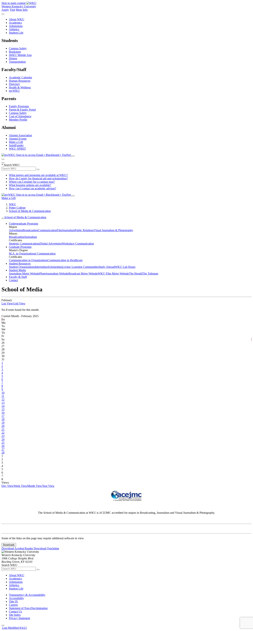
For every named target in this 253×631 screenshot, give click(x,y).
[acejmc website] (126, 500)
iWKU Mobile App (20, 55)
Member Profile (18, 119)
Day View (7, 485)
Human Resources (19, 80)
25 (2, 442)
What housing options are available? (30, 185)
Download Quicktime (46, 548)
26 (2, 445)
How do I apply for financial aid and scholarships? (38, 178)
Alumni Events (17, 138)
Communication (47, 230)
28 (2, 452)
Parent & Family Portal (22, 109)
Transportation (17, 61)
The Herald (135, 273)
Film (59, 230)
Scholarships (55, 266)
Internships (41, 266)
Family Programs (19, 106)
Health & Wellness (20, 87)
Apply (5, 9)
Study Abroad (107, 266)
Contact (13, 280)
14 (2, 406)
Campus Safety (18, 48)
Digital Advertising (51, 243)
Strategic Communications (24, 243)
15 (2, 409)
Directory (14, 84)
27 (2, 449)
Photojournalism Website (53, 273)
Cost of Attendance (20, 116)
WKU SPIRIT (17, 148)
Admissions (16, 26)
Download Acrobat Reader (17, 548)
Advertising (16, 230)
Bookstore (15, 51)
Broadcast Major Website (83, 273)
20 (2, 426)
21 (2, 429)
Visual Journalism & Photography (113, 230)
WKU (12, 204)
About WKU (16, 19)
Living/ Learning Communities (80, 266)
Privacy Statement (19, 618)
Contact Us (15, 611)
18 (2, 419)
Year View (48, 485)
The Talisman (150, 273)
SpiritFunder (16, 145)
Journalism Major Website (24, 273)
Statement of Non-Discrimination (28, 608)
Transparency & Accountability (27, 594)
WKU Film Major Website (113, 273)
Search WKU (10, 164)
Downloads (9, 544)
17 (2, 416)
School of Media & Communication (30, 211)
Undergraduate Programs (23, 223)
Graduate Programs (20, 246)
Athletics (14, 29)
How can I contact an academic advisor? (32, 188)
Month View (34, 485)
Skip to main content (13, 3)
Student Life (16, 32)
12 (2, 399)
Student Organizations (22, 266)
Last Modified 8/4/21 (14, 627)
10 (2, 392)
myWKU (14, 90)
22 (2, 432)
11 (2, 396)
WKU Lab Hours (125, 266)
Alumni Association (20, 135)
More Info (22, 9)
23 (2, 436)
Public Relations (84, 230)
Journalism (68, 230)
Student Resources (20, 263)
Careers (13, 604)
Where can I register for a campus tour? (32, 181)
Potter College (17, 207)
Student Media (17, 270)
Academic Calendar (20, 77)
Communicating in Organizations (28, 260)
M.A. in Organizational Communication (32, 253)
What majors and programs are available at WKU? (38, 175)
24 (2, 439)
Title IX (13, 601)
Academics (15, 22)
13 (2, 402)
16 (2, 412)
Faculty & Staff (18, 276)
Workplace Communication (78, 243)
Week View (20, 485)
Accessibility (16, 598)
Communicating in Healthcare (65, 260)
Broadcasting (30, 230)
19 (2, 422)
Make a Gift (16, 142)
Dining (13, 58)
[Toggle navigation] (2, 218)
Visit (12, 9)
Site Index (15, 614)
